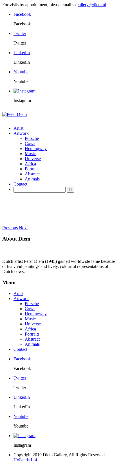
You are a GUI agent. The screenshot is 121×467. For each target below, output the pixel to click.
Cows (30, 143)
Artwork (21, 133)
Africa (30, 163)
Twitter (20, 33)
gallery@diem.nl (91, 4)
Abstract (32, 173)
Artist (18, 128)
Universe (33, 158)
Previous (10, 227)
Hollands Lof (25, 459)
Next (23, 227)
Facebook (22, 14)
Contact (20, 184)
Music (30, 153)
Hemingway (36, 148)
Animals (32, 179)
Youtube (21, 71)
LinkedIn (22, 52)
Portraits (32, 168)
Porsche (32, 138)
